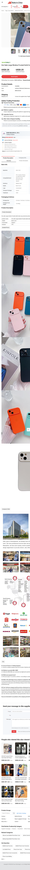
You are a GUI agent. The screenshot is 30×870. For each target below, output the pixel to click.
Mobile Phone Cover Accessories (10, 853)
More (2, 859)
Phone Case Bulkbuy (7, 856)
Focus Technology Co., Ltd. (18, 864)
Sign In (3, 151)
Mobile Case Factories (8, 846)
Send (14, 731)
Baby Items (4, 821)
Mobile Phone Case (19, 10)
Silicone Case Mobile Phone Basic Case (11, 835)
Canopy (3, 816)
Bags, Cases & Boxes (9, 10)
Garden (16, 821)
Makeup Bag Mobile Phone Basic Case (11, 839)
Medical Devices (18, 816)
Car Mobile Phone (7, 849)
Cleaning (3, 819)
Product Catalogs (22, 813)
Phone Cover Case (18, 849)
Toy (29, 819)
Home (2, 10)
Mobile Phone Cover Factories (22, 846)
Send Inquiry (14, 76)
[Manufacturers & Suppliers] (15, 2)
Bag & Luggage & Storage (20, 819)
